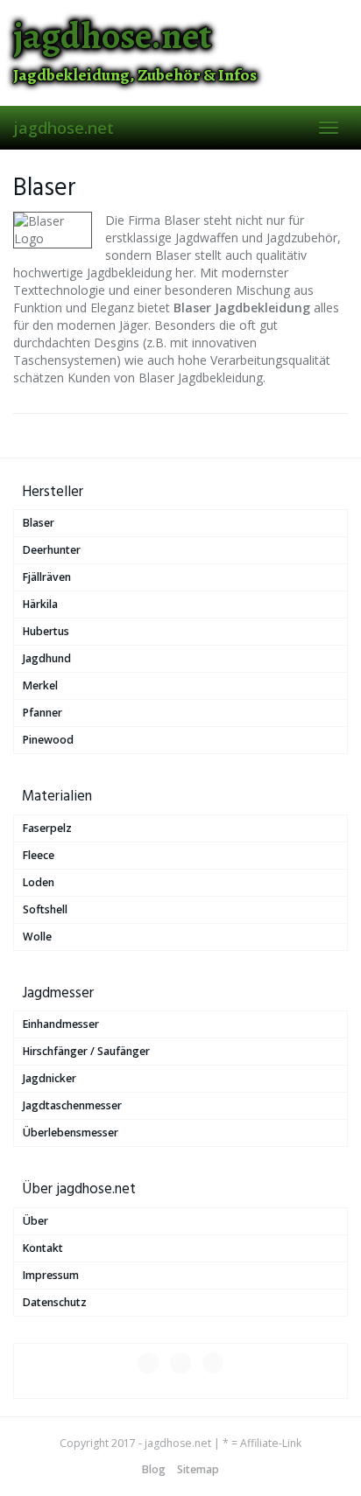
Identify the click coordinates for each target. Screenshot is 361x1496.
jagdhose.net (63, 127)
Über (35, 1220)
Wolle (37, 936)
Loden (38, 882)
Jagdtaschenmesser (72, 1105)
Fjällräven (47, 577)
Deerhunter (52, 549)
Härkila (40, 604)
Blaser (38, 522)
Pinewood (48, 739)
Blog (154, 1469)
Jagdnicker (49, 1078)
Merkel (40, 685)
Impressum (51, 1275)
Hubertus (46, 631)
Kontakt (43, 1248)
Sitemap (198, 1469)
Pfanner (42, 712)
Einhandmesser (61, 1024)
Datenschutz (55, 1302)
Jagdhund (47, 658)
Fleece (38, 855)
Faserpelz (47, 828)
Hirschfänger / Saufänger (86, 1051)
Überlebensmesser (70, 1132)
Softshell (45, 909)
